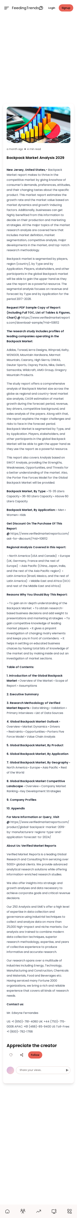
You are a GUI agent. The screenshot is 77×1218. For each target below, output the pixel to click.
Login (51, 8)
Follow (35, 1055)
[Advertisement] (38, 58)
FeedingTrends (25, 7)
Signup (66, 8)
